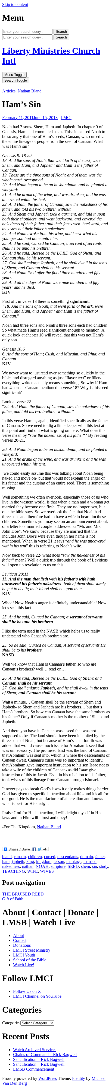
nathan (27, 866)
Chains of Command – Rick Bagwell (45, 1054)
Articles (8, 91)
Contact (19, 940)
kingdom (43, 861)
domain (86, 856)
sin (94, 866)
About (18, 935)
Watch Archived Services (34, 1049)
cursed (49, 856)
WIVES (47, 871)
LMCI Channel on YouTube (37, 996)
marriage (73, 861)
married (90, 861)
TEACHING (13, 871)
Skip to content (15, 4)
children (35, 856)
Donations (22, 945)
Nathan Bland (30, 91)
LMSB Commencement (33, 1069)
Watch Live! (23, 964)
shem (85, 866)
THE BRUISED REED (23, 894)
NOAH (42, 866)
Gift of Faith (12, 899)
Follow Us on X (27, 991)
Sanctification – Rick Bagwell (38, 1059)
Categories (11, 1022)
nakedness (11, 866)
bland (7, 856)
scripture (58, 866)
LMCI (66, 117)
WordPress (47, 1078)
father (100, 856)
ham (6, 861)
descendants (67, 856)
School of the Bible (29, 960)
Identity (78, 1078)
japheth (18, 861)
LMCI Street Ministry (31, 950)
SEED (73, 866)
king (30, 861)
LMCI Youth (24, 955)
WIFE (32, 871)
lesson (59, 861)
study (103, 866)
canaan (20, 856)
